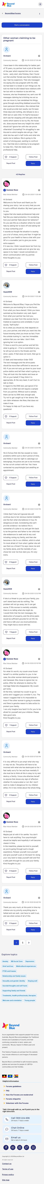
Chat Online (17, 1127)
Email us (16, 1137)
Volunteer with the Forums (17, 1103)
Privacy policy (8, 1174)
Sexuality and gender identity (14, 981)
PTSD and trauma (9, 971)
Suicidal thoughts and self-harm (15, 986)
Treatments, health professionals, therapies (19, 995)
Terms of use (7, 1169)
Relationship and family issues (14, 976)
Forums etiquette (13, 1099)
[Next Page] (29, 942)
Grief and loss (8, 966)
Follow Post (33, 157)
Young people (30, 1000)
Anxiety (5, 961)
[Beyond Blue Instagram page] (19, 1148)
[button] (6, 156)
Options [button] (40, 13)
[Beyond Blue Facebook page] (6, 1148)
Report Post (11, 163)
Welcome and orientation (12, 1000)
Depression (30, 961)
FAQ (7, 1091)
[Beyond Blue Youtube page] (12, 1148)
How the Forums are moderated (19, 1095)
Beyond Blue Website (11, 1026)
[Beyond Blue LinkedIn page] (33, 1148)
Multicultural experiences (26, 966)
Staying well (32, 981)
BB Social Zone (17, 961)
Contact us (6, 1164)
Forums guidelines (13, 1086)
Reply (33, 163)
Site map (5, 1180)
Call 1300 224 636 (20, 1118)
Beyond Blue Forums (9, 4)
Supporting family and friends (14, 991)
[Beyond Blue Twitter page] (26, 1148)
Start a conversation (22, 25)
